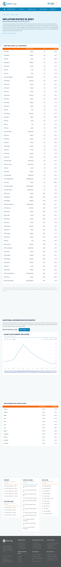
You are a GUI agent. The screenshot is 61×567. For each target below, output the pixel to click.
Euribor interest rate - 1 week (10, 486)
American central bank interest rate (29, 487)
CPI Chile (6, 69)
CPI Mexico (6, 135)
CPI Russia (6, 149)
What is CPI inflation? (37, 554)
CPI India (6, 109)
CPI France (6, 91)
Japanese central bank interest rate (29, 516)
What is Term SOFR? (37, 544)
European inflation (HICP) (48, 498)
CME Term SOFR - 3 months (10, 510)
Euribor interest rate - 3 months (11, 491)
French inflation (46, 501)
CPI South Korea (7, 160)
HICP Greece (7, 229)
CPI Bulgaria (7, 62)
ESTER (20, 558)
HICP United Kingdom (9, 280)
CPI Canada (6, 66)
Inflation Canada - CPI (37, 561)
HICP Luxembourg (8, 248)
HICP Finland (7, 218)
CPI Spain (6, 168)
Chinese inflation (46, 496)
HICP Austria (7, 193)
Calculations (43, 9)
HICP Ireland (7, 237)
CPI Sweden (6, 171)
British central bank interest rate (30, 498)
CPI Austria (6, 51)
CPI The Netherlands (8, 178)
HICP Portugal (7, 255)
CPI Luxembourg (7, 131)
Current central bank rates (53, 543)
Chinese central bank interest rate (29, 505)
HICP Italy (6, 240)
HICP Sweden (7, 269)
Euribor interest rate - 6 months (11, 493)
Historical (13, 14)
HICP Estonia (7, 211)
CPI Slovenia (7, 157)
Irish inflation (46, 508)
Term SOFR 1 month (37, 546)
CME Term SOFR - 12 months (10, 515)
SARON (20, 556)
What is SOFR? (36, 543)
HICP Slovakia (7, 258)
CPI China (6, 73)
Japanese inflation (47, 511)
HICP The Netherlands (9, 273)
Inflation (21, 9)
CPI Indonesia (7, 113)
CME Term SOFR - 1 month (10, 507)
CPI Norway (6, 138)
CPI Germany (7, 95)
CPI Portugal (7, 146)
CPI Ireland (6, 117)
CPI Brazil (6, 58)
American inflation (47, 488)
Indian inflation (46, 506)
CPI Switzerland (7, 175)
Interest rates (11, 9)
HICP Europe (7, 215)
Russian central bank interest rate (29, 524)
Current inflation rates (52, 554)
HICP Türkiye (7, 277)
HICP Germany (7, 226)
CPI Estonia (6, 84)
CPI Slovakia (6, 153)
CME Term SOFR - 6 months (10, 512)
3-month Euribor (22, 546)
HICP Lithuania (7, 244)
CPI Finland (6, 88)
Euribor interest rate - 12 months (11, 496)
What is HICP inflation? (52, 556)
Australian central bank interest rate (30, 491)
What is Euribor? (22, 543)
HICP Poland (7, 251)
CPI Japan (6, 128)
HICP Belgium (7, 197)
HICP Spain (6, 266)
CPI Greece (6, 98)
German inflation (46, 503)
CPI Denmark (7, 80)
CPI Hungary (7, 102)
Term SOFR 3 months (37, 548)
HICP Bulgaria (7, 200)
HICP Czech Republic (9, 204)
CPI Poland (6, 142)
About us (53, 9)
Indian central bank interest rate (30, 512)
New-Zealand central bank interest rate (29, 520)
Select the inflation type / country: (10, 329)
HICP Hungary (7, 233)
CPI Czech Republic (8, 77)
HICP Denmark (7, 208)
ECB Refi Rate (50, 546)
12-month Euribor (22, 548)
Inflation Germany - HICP (53, 559)
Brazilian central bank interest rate (29, 495)
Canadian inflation (47, 493)
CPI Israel (6, 120)
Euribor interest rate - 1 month (11, 488)
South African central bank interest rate (29, 528)
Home (4, 14)
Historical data (32, 9)
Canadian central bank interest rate (29, 501)
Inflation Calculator (47, 486)
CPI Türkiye (6, 182)
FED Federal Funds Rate (52, 548)
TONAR (20, 561)
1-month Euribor (22, 544)
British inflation (46, 491)
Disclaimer (5, 556)
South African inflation (47, 513)
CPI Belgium (6, 55)
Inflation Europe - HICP (52, 558)
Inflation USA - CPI (37, 556)
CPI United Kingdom (8, 186)
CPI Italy (6, 124)
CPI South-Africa (8, 164)
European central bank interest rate (29, 509)
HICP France (7, 222)
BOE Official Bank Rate (52, 544)
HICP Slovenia (7, 262)
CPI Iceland (6, 106)
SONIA (20, 559)
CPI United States (8, 189)
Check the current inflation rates (10, 33)
